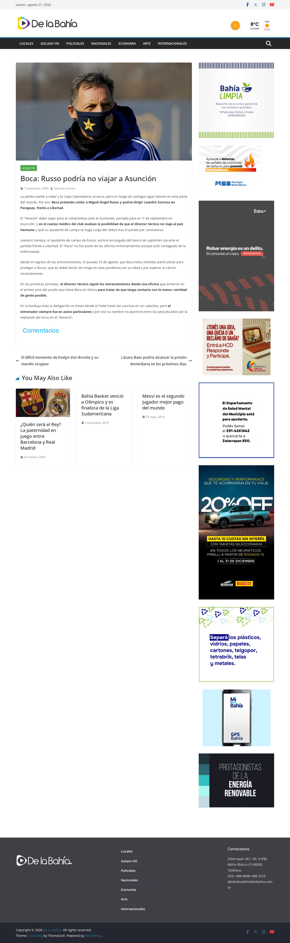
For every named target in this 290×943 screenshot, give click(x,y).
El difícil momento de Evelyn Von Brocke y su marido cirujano (59, 360)
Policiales (75, 43)
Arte (147, 43)
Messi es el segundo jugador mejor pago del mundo (163, 402)
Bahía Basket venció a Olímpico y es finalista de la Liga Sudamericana (102, 405)
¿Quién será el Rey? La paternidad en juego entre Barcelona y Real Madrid (40, 436)
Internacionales (172, 43)
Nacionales (101, 43)
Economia (127, 43)
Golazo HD (50, 43)
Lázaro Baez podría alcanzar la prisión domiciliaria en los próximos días (153, 360)
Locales (26, 43)
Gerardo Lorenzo (64, 188)
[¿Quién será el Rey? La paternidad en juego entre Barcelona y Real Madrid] (43, 391)
